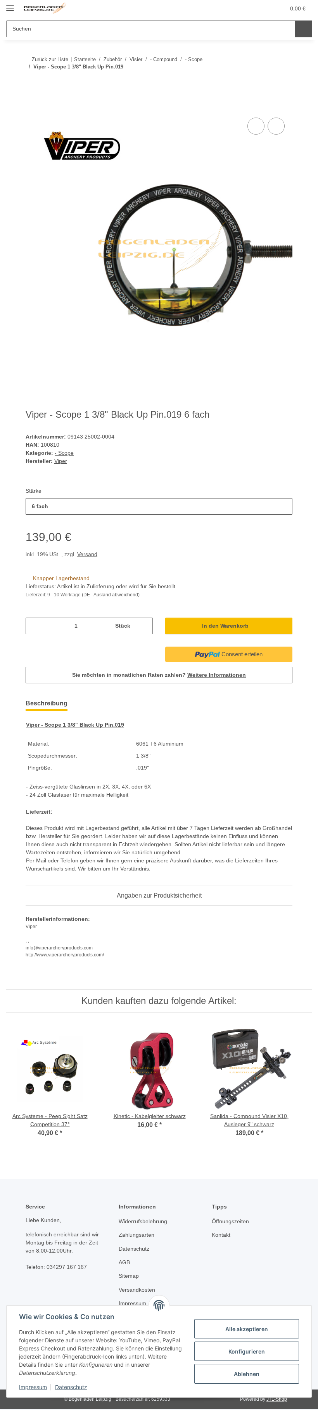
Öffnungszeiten (230, 1221)
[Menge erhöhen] (144, 626)
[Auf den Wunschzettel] (276, 126)
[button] (248, 8)
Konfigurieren (246, 1351)
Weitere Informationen (216, 675)
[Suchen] (303, 28)
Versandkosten (137, 1290)
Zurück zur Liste (50, 59)
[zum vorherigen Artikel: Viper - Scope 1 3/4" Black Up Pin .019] (267, 82)
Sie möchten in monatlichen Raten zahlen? (159, 675)
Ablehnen (246, 1374)
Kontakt (221, 1235)
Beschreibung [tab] (46, 703)
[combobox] (159, 506)
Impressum (33, 1387)
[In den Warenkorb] (32, 107)
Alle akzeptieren (246, 1329)
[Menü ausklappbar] (10, 5)
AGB (124, 1262)
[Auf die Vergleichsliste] (255, 126)
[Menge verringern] (34, 626)
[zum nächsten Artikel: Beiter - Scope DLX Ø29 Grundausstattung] (284, 82)
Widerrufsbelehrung (143, 1221)
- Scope (64, 453)
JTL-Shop (276, 1399)
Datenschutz (71, 1387)
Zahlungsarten (136, 1235)
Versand (87, 554)
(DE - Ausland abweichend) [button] (111, 594)
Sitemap (129, 1276)
